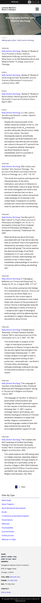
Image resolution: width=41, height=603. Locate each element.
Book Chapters (8, 504)
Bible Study (6, 500)
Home (4, 37)
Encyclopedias (7, 527)
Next (23, 487)
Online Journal (8, 535)
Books (4, 512)
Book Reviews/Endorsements (14, 508)
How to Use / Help (8, 559)
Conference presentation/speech (15, 516)
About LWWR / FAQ (9, 557)
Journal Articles (8, 531)
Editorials (5, 524)
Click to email (5, 592)
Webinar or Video (9, 539)
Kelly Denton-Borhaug (11, 51)
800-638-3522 (15, 577)
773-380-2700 (12, 580)
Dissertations (7, 520)
